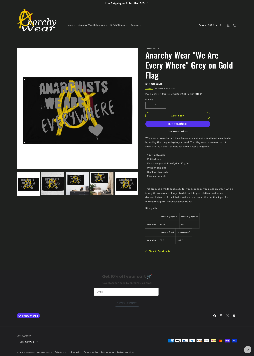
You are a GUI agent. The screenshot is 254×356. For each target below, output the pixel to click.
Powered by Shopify (44, 352)
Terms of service (91, 352)
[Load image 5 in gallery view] (126, 183)
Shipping (149, 88)
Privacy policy (75, 352)
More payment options (178, 131)
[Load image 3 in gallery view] (77, 183)
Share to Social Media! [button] (160, 251)
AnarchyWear (29, 352)
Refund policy (61, 352)
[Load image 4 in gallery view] (101, 183)
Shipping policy (107, 352)
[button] (71, 25)
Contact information (125, 352)
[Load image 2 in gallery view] (52, 183)
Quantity (149, 99)
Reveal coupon (127, 302)
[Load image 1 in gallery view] (28, 183)
